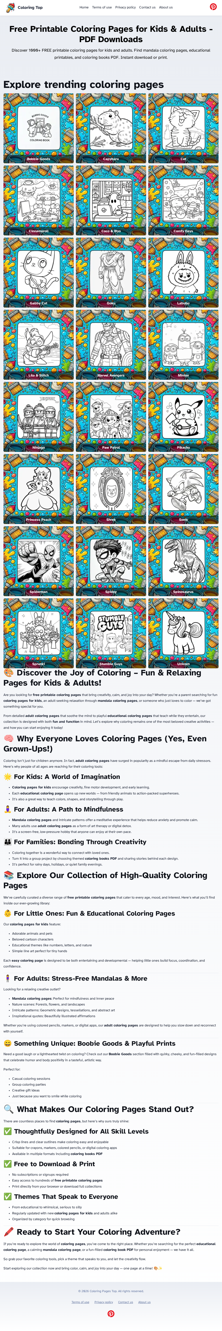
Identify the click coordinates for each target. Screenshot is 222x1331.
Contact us (147, 7)
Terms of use (102, 7)
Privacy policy (125, 7)
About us (166, 7)
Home (84, 7)
